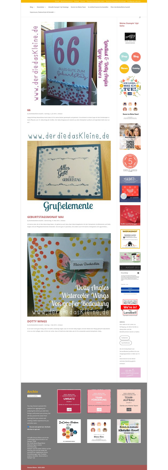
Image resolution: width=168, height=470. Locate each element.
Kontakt (57, 1)
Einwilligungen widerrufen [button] (134, 1)
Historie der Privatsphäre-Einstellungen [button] (116, 1)
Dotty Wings (37, 321)
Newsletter (40, 7)
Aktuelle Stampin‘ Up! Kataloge (58, 7)
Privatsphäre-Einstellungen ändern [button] (95, 1)
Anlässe (60, 114)
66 (28, 110)
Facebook (76, 1)
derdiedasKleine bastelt (36, 114)
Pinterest (82, 1)
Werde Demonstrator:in (67, 1)
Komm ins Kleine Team (78, 7)
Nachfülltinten (125, 343)
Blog (31, 7)
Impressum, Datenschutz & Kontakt (42, 12)
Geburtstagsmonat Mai (45, 217)
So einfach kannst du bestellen (98, 7)
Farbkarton (124, 338)
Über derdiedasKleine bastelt (120, 7)
